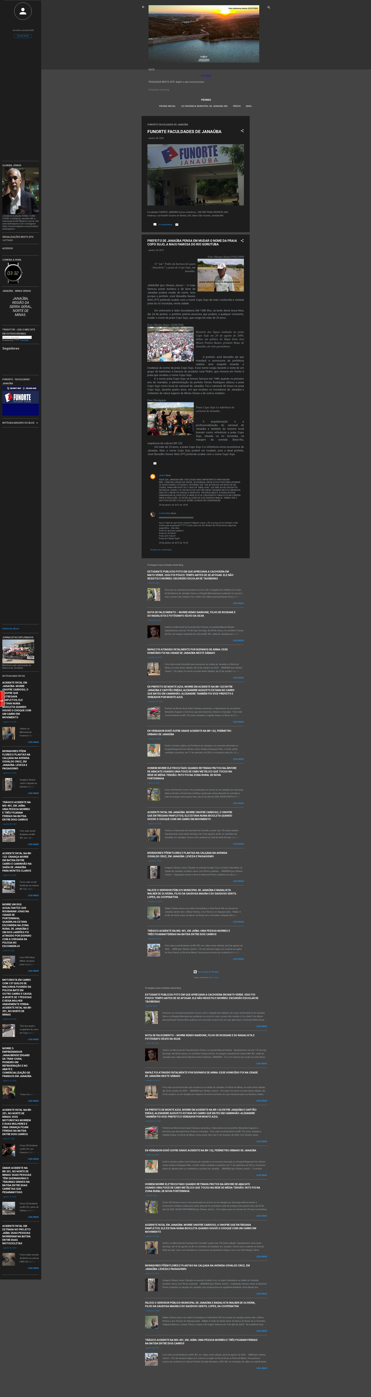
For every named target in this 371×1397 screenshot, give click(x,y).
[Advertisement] (261, 159)
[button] (242, 131)
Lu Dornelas (164, 513)
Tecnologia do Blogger (208, 971)
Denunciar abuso (10, 628)
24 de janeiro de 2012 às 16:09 (173, 505)
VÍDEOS (237, 106)
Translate (24, 340)
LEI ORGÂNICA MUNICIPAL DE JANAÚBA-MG (204, 106)
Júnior (162, 475)
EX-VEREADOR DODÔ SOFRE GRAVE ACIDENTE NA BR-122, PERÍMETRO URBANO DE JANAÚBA (200, 1150)
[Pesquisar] (269, 7)
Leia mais (238, 603)
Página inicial (167, 106)
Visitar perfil (23, 36)
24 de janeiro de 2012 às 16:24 (173, 542)
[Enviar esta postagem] (177, 225)
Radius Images (213, 977)
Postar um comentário (161, 549)
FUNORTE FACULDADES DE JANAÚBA (184, 131)
